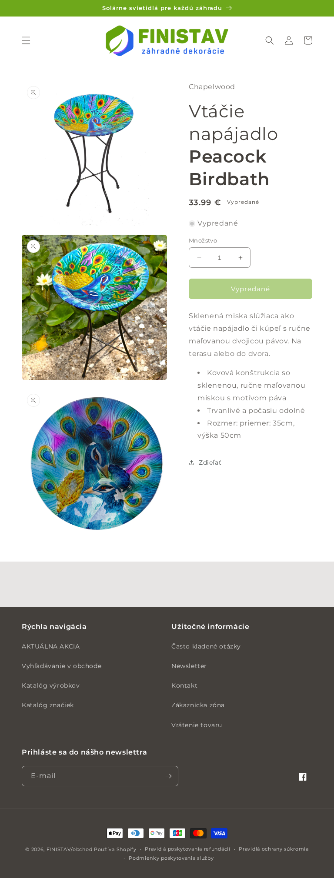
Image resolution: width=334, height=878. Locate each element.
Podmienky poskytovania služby (171, 858)
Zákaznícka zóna (198, 705)
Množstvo (203, 240)
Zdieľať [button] (210, 462)
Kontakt (184, 685)
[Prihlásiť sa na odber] (168, 776)
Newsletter (189, 666)
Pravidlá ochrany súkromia (274, 849)
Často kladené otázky (206, 646)
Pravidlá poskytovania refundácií (187, 849)
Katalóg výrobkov (51, 685)
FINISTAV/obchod (70, 849)
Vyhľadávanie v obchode (61, 666)
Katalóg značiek (48, 705)
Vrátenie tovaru (196, 725)
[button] (26, 40)
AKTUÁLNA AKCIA (51, 646)
